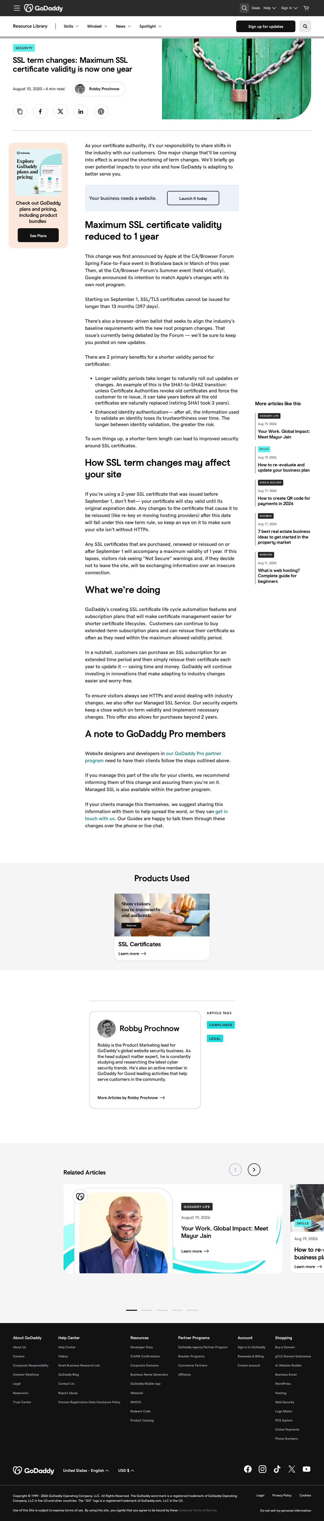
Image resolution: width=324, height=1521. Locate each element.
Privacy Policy (281, 1495)
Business (266, 516)
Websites (266, 554)
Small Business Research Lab (79, 1365)
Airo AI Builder (270, 482)
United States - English (83, 1470)
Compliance (220, 1025)
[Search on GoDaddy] (305, 26)
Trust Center (22, 1402)
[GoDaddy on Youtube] (306, 1472)
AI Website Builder (288, 1365)
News (120, 26)
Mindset (94, 26)
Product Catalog (142, 1420)
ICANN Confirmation (145, 1356)
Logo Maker (283, 1411)
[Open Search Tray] (244, 8)
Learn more (191, 1251)
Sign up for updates (265, 26)
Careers (19, 1356)
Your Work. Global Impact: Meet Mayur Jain (224, 1232)
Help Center (67, 1347)
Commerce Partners (192, 1365)
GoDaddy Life (269, 416)
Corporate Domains (144, 1365)
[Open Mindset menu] (106, 26)
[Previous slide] (235, 1169)
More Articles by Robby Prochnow (127, 1097)
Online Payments (287, 1429)
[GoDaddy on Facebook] (247, 1472)
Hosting (280, 1393)
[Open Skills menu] (77, 26)
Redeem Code (140, 1411)
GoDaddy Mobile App (145, 1383)
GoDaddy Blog (68, 1374)
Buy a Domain (285, 1347)
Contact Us (66, 1383)
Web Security (284, 1402)
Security (25, 48)
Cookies (305, 1495)
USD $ (123, 1470)
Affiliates (184, 1374)
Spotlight (147, 26)
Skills (68, 26)
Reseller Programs (191, 1356)
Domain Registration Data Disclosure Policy (89, 1402)
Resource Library (30, 26)
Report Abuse (68, 1393)
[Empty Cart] (306, 8)
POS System (284, 1420)
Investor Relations (26, 1374)
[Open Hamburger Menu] (15, 8)
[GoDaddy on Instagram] (262, 1472)
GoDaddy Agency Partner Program (203, 1347)
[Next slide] (254, 1169)
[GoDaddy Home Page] (34, 1470)
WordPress (283, 1383)
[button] (131, 1310)
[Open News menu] (129, 26)
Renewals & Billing (251, 1356)
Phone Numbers (286, 1438)
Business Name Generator (149, 1374)
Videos (63, 1356)
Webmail (136, 1393)
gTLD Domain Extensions (293, 1356)
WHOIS (135, 1402)
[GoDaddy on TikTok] (277, 1472)
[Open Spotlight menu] (160, 26)
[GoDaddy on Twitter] (291, 1472)
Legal (215, 1039)
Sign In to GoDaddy (251, 1347)
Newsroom (20, 1393)
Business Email (286, 1374)
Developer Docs (141, 1347)
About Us (19, 1347)
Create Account (249, 1365)
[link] (40, 111)
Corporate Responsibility (30, 1365)
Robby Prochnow (104, 89)
